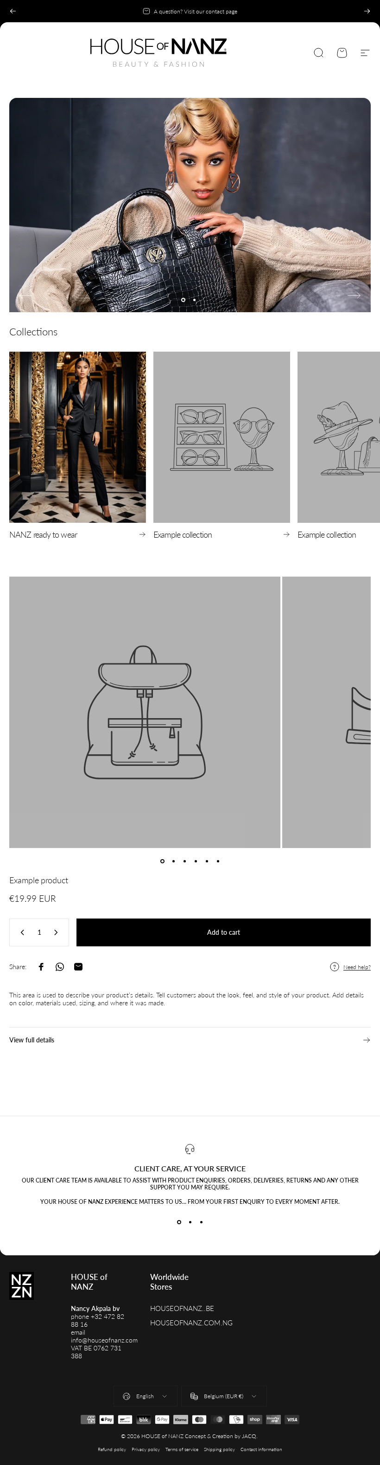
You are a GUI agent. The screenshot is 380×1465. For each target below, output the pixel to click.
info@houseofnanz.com (104, 1340)
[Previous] (13, 11)
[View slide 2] (190, 1221)
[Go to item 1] (162, 861)
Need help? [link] (357, 967)
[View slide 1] (178, 1221)
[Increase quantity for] (58, 932)
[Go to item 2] (173, 861)
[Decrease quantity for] (20, 932)
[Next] (367, 11)
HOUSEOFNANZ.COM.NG (191, 1323)
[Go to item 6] (217, 861)
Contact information (261, 1449)
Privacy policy (146, 1449)
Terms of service (181, 1449)
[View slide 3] (201, 1221)
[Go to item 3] (184, 861)
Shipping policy (219, 1449)
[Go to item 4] (195, 861)
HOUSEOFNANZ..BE (182, 1308)
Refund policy (112, 1449)
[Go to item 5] (206, 861)
